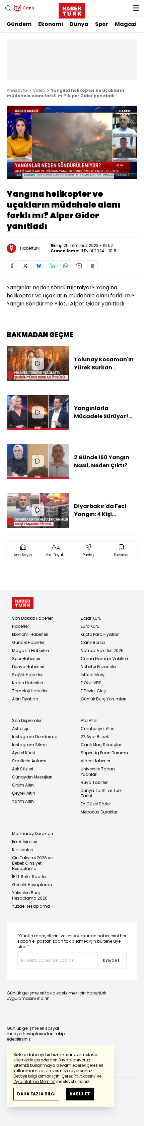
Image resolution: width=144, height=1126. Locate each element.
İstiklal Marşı (93, 675)
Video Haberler (95, 761)
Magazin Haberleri (30, 650)
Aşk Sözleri (22, 769)
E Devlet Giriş (93, 691)
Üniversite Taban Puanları (98, 771)
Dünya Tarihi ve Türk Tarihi (101, 793)
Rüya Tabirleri (95, 782)
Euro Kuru (90, 626)
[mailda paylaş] (79, 265)
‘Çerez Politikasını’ (78, 1076)
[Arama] (8, 8)
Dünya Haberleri (28, 666)
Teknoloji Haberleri (30, 691)
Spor (101, 24)
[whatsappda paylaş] (65, 265)
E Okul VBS (91, 683)
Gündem (19, 24)
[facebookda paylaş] (12, 265)
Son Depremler (27, 720)
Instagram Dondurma (35, 736)
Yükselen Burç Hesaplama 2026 (30, 895)
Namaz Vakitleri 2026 (102, 650)
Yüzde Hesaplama (31, 906)
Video (39, 90)
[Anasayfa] (22, 603)
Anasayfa (17, 90)
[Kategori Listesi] (136, 8)
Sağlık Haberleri (28, 675)
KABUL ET (80, 1094)
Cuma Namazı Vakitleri (104, 658)
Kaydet (111, 960)
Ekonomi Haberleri (30, 634)
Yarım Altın (23, 801)
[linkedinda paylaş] (52, 265)
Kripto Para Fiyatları (100, 634)
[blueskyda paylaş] (38, 265)
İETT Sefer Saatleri (30, 876)
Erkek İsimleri (24, 841)
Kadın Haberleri (27, 683)
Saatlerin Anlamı (29, 761)
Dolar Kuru (91, 618)
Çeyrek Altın (23, 793)
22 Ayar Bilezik (95, 736)
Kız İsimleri (22, 849)
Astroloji (20, 728)
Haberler (20, 626)
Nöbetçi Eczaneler (99, 666)
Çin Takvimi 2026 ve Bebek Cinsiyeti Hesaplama (32, 863)
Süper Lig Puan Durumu (104, 753)
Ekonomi (50, 24)
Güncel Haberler (28, 642)
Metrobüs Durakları (100, 812)
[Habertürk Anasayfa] (72, 9)
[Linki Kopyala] (92, 265)
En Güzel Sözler (96, 804)
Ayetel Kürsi (23, 753)
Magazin (127, 24)
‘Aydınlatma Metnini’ (34, 1081)
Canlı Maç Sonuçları (102, 745)
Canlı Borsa (93, 642)
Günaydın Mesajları (32, 777)
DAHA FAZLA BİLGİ (36, 1094)
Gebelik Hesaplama (32, 884)
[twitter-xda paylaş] (25, 265)
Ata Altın (89, 720)
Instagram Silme (29, 745)
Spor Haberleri (26, 658)
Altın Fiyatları (25, 699)
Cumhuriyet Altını (98, 728)
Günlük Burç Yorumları (103, 699)
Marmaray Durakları (32, 833)
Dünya (79, 24)
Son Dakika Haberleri (33, 618)
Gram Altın (23, 785)
